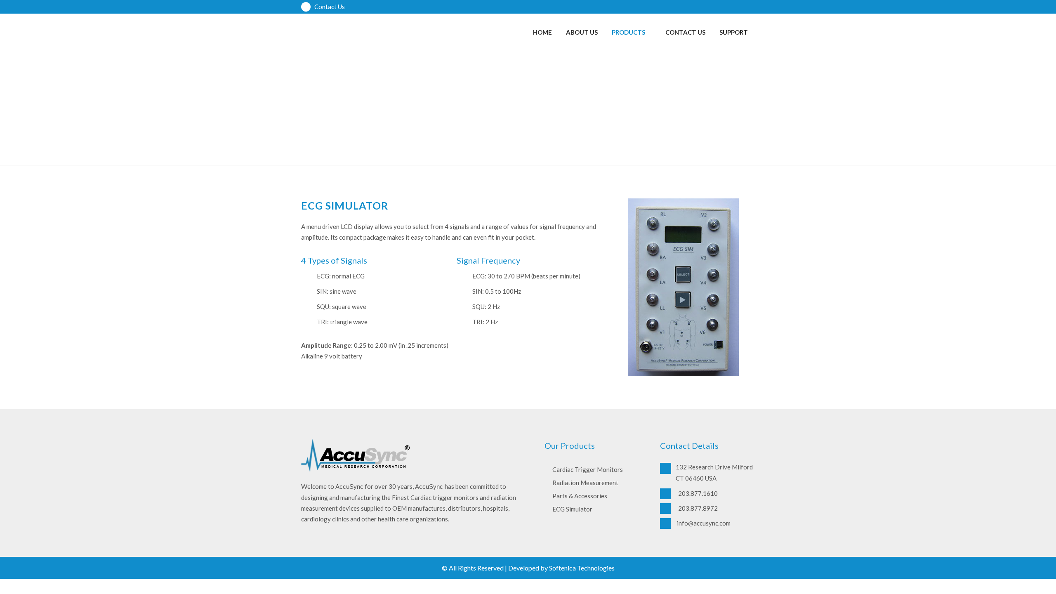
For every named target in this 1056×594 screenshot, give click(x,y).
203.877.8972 (697, 508)
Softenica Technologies (582, 568)
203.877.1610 (697, 493)
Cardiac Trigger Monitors (587, 469)
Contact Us (329, 6)
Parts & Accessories (579, 496)
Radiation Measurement (585, 482)
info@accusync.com (704, 523)
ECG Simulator (572, 509)
